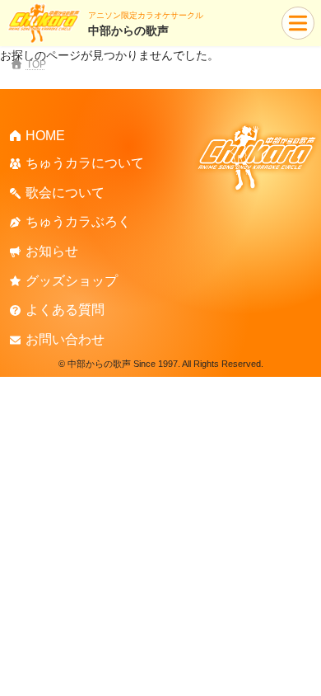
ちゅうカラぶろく (78, 221)
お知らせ (52, 251)
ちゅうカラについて (85, 163)
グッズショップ (72, 280)
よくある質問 (65, 310)
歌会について (65, 193)
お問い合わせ (65, 339)
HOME (45, 135)
